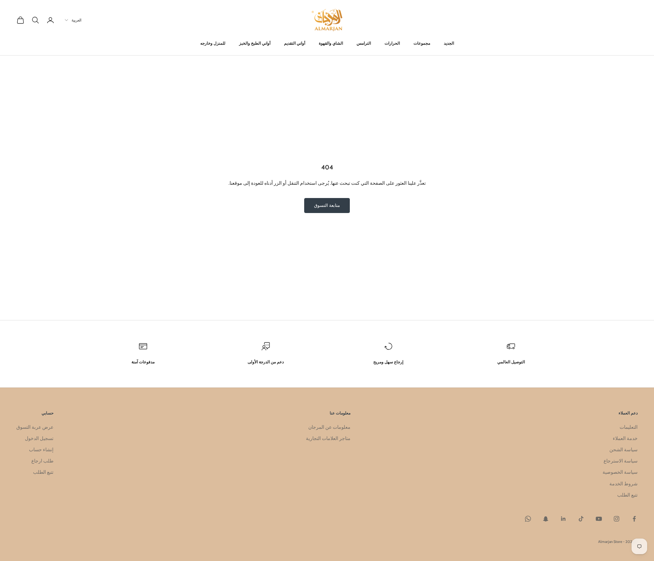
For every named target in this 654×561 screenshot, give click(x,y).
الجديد (449, 43)
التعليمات (629, 427)
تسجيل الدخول (39, 438)
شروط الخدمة (623, 484)
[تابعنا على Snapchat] (545, 518)
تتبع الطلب (627, 495)
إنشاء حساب (41, 449)
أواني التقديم (294, 43)
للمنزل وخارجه (212, 43)
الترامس (364, 43)
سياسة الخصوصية (620, 472)
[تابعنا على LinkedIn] (563, 518)
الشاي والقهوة (331, 43)
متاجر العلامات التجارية (328, 438)
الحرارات (392, 43)
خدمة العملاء (625, 438)
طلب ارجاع (42, 461)
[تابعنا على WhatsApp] (528, 518)
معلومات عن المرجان (329, 427)
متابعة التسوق (327, 205)
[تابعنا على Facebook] (634, 518)
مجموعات (422, 43)
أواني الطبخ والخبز (254, 43)
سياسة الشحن (623, 449)
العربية (76, 20)
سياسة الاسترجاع (621, 461)
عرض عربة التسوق (34, 427)
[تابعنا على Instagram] (616, 518)
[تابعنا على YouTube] (598, 518)
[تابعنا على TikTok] (581, 518)
